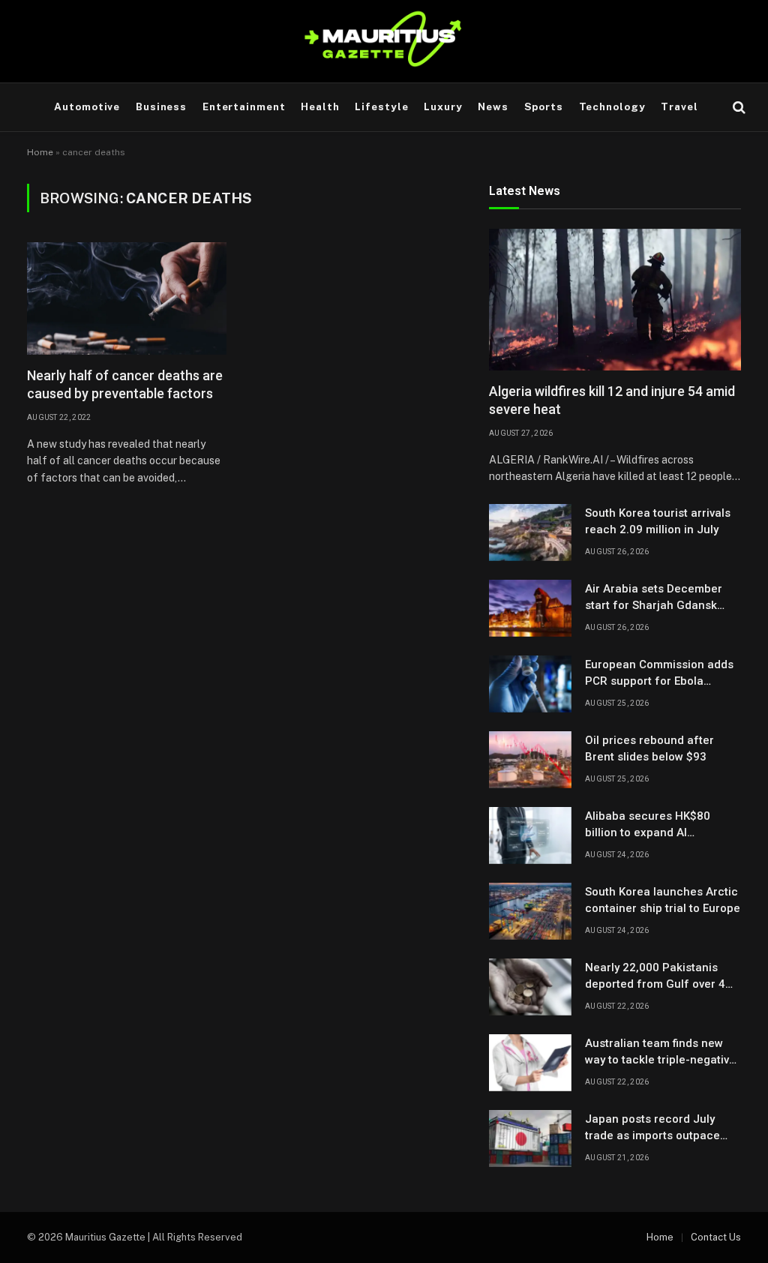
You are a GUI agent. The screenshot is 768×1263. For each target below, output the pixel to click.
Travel (679, 106)
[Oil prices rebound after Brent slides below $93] (530, 759)
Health (320, 106)
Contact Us (716, 1237)
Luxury (443, 106)
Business (162, 106)
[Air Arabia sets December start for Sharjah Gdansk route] (530, 608)
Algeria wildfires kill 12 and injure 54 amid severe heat (612, 400)
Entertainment (244, 106)
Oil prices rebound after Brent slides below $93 (649, 748)
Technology (612, 106)
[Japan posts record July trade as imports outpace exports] (530, 1138)
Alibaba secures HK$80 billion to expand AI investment (647, 825)
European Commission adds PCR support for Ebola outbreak (659, 673)
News (493, 106)
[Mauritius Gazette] (384, 41)
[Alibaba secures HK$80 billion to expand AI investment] (530, 835)
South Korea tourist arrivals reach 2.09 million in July (657, 521)
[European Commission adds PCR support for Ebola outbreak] (530, 684)
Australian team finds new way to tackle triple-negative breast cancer (660, 1052)
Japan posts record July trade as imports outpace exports (652, 1128)
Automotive (87, 106)
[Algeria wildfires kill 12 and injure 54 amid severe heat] (615, 299)
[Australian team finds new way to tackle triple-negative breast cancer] (530, 1062)
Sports (544, 106)
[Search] (738, 107)
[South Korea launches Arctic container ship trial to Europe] (530, 911)
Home (40, 152)
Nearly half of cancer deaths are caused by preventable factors (125, 384)
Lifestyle (382, 106)
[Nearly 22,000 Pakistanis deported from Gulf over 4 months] (530, 987)
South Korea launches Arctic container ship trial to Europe (662, 899)
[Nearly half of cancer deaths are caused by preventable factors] (126, 298)
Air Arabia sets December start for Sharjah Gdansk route (653, 598)
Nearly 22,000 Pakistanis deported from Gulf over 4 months (655, 976)
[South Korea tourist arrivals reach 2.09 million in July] (530, 532)
